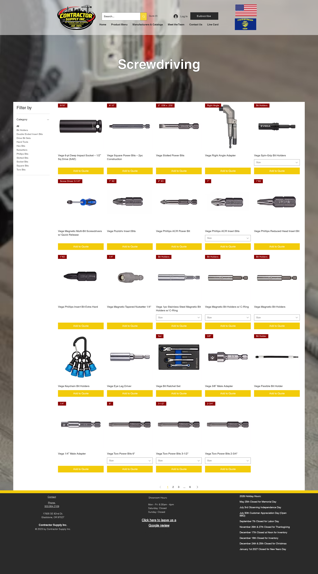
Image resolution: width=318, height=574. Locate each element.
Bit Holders (22, 130)
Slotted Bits (22, 157)
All (18, 126)
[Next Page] (197, 487)
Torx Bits (21, 169)
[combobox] (277, 162)
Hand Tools (22, 142)
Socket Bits (22, 161)
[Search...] (143, 16)
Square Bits (23, 165)
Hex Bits (21, 146)
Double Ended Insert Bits (30, 134)
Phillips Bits (22, 154)
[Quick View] (81, 357)
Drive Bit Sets (24, 138)
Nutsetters (22, 150)
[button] (204, 16)
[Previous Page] (160, 487)
